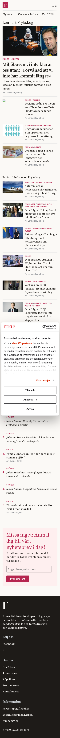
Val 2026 (48, 14)
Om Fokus (9, 667)
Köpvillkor (9, 679)
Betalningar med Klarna (18, 714)
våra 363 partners (22, 343)
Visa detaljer (43, 380)
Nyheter (8, 14)
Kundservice (10, 721)
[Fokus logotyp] (5, 605)
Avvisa (30, 409)
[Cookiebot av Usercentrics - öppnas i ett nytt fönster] (42, 327)
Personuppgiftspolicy (16, 708)
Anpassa (28, 399)
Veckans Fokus (28, 14)
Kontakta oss (11, 691)
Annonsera (10, 673)
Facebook (9, 644)
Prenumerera (11, 685)
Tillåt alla (30, 390)
